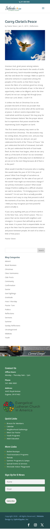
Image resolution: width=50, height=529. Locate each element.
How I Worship (11, 301)
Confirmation (10, 285)
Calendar (10, 426)
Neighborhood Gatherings (17, 429)
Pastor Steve (12, 26)
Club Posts (9, 277)
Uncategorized (11, 329)
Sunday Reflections (12, 325)
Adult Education (13, 438)
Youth (7, 337)
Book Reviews (10, 265)
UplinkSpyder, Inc (21, 519)
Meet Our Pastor (13, 432)
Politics (8, 309)
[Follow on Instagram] (35, 525)
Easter (7, 289)
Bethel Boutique (13, 451)
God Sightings (10, 293)
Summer (8, 321)
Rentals (10, 457)
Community (9, 281)
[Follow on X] (42, 525)
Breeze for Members (15, 423)
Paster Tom (10, 305)
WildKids (8, 333)
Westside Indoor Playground (18, 466)
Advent (8, 261)
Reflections (34, 26)
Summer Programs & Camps (18, 460)
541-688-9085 (25, 2)
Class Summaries (11, 273)
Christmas (9, 269)
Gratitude (9, 297)
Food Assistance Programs (17, 454)
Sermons (8, 317)
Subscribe (11, 501)
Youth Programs (13, 435)
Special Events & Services (17, 463)
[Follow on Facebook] (29, 525)
